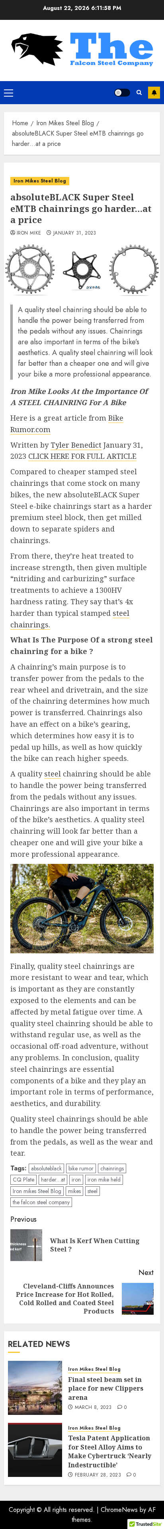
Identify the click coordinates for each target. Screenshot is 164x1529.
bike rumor (81, 1168)
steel (52, 773)
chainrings (112, 1168)
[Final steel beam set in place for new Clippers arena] (35, 1388)
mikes (74, 1191)
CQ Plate (23, 1180)
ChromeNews (119, 1509)
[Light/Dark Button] (122, 93)
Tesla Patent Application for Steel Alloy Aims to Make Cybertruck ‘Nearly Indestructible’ (109, 1451)
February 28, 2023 (98, 1475)
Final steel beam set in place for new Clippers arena (105, 1388)
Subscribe (154, 93)
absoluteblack (46, 1168)
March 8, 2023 (93, 1408)
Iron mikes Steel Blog (37, 1191)
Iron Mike (29, 233)
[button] (8, 92)
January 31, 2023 (74, 233)
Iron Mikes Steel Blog (40, 180)
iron (76, 1180)
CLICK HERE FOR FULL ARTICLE (82, 456)
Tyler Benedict (76, 445)
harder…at (53, 1180)
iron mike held (104, 1180)
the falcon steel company (41, 1202)
